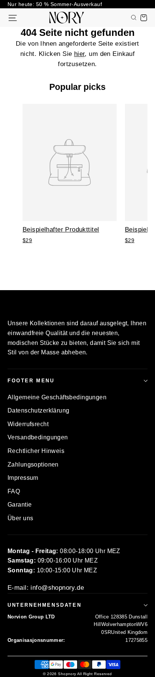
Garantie (20, 504)
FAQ (14, 491)
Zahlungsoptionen (33, 464)
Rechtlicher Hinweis (36, 451)
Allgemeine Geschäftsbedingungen (57, 397)
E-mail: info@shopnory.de (46, 587)
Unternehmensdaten (44, 605)
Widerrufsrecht (28, 424)
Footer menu (31, 380)
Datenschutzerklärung (39, 410)
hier (79, 53)
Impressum (23, 478)
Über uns (20, 518)
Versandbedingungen (38, 437)
